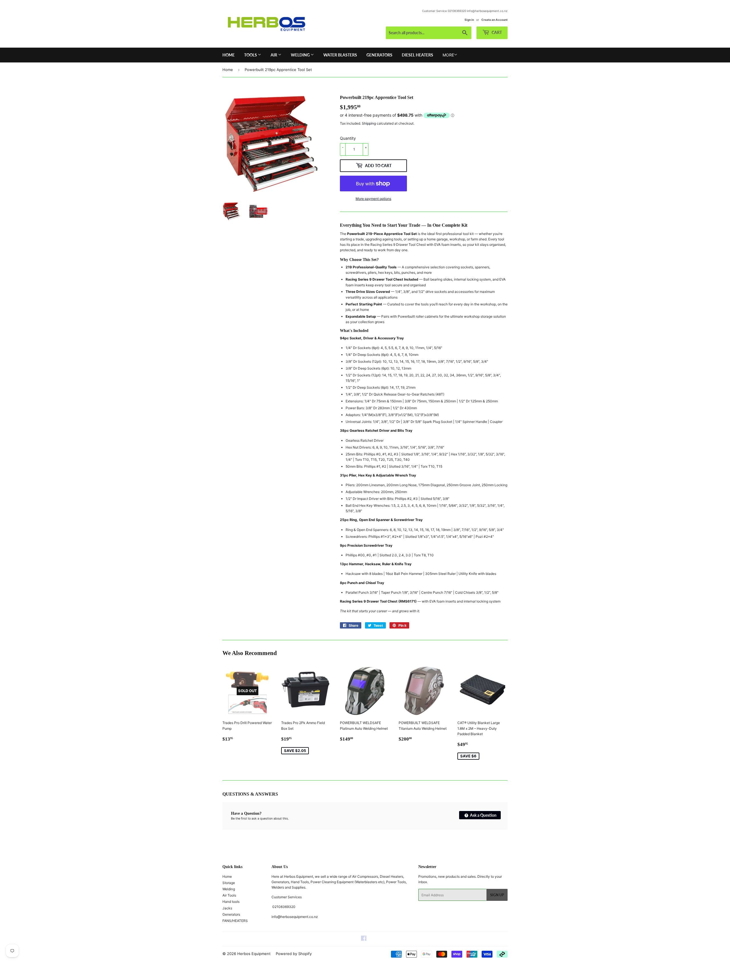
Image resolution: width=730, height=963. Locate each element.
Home (228, 54)
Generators (379, 54)
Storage (228, 883)
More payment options (373, 198)
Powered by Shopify (294, 953)
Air (274, 54)
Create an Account (494, 19)
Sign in (469, 19)
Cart (496, 32)
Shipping (369, 123)
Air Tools (229, 895)
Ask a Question (482, 815)
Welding (301, 54)
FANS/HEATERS (235, 921)
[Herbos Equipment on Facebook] (364, 939)
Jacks (227, 908)
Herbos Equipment (254, 953)
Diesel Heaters (417, 54)
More (448, 54)
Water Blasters (340, 54)
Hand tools (231, 901)
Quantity (348, 138)
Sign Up (497, 895)
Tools (251, 54)
